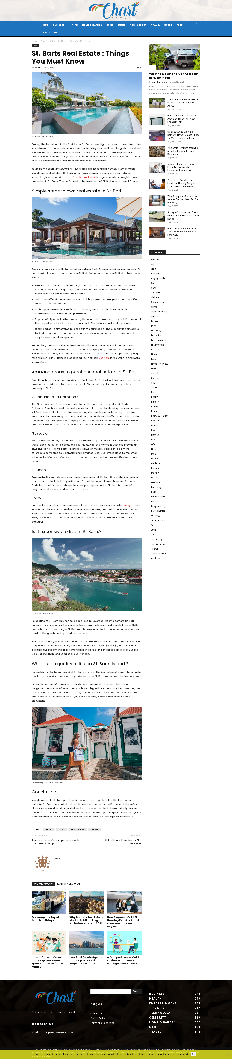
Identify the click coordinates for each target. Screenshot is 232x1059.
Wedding (155, 558)
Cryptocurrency (159, 311)
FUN (153, 368)
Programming (158, 506)
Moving (155, 472)
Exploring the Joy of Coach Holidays (45, 918)
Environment (158, 344)
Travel (155, 25)
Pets (180, 25)
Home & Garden (92, 25)
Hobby (154, 406)
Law (153, 439)
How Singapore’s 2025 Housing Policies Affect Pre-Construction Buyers (123, 921)
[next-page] (39, 973)
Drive (154, 325)
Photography (158, 496)
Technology (138, 25)
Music (122, 25)
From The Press (159, 363)
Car (152, 67)
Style (110, 25)
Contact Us (49, 32)
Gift (153, 382)
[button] (196, 25)
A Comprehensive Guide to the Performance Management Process (123, 960)
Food (154, 358)
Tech (153, 534)
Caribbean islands (84, 177)
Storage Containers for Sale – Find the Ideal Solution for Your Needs (183, 215)
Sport (168, 25)
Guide (48, 829)
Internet (155, 425)
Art (152, 264)
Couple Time (158, 301)
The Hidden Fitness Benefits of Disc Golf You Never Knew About (183, 102)
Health (73, 25)
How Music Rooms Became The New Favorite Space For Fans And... (181, 231)
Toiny (127, 505)
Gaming (155, 377)
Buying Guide (158, 278)
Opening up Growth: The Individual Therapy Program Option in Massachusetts (181, 183)
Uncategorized (159, 553)
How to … (156, 420)
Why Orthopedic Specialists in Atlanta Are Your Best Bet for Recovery (182, 199)
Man (153, 453)
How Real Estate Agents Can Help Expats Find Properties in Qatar (85, 960)
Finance (155, 354)
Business (58, 25)
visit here (104, 357)
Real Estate (77, 829)
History (155, 401)
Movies (155, 468)
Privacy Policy (97, 1018)
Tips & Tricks (158, 543)
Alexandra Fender (158, 82)
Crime (154, 306)
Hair (153, 392)
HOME (45, 25)
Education (156, 335)
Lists (153, 449)
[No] (228, 1054)
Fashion (155, 349)
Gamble (155, 373)
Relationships (158, 510)
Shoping (155, 515)
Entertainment (158, 339)
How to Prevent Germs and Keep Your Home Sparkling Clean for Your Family (49, 962)
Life (153, 444)
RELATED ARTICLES (44, 884)
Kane (37, 67)
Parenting (156, 487)
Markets (155, 458)
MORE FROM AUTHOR (68, 884)
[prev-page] (34, 973)
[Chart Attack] (116, 10)
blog (153, 268)
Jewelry (155, 430)
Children (155, 297)
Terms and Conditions (102, 1022)
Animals (155, 259)
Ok (193, 1054)
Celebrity (155, 292)
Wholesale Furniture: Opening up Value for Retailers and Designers (182, 151)
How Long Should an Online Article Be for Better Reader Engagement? (181, 118)
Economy (156, 330)
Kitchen (155, 434)
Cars (153, 287)
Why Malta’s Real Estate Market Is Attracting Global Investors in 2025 (86, 920)
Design (154, 320)
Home (34, 41)
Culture (155, 316)
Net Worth (156, 482)
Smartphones (158, 520)
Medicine (156, 463)
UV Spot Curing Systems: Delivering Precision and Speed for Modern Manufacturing (183, 134)
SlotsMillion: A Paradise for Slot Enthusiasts (123, 842)
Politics (155, 501)
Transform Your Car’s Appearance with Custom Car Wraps (55, 842)
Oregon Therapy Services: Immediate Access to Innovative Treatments (180, 167)
